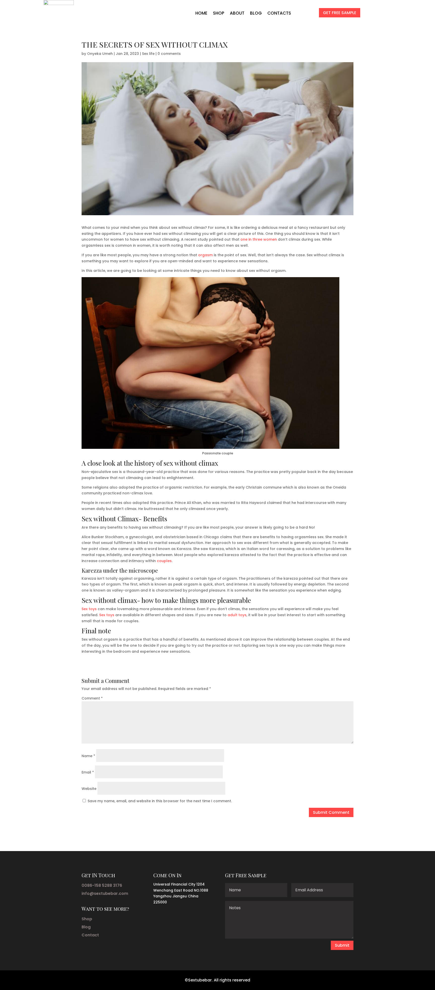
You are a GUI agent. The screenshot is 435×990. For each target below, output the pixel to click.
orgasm (205, 255)
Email (88, 772)
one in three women (258, 239)
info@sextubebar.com (105, 893)
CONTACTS (279, 13)
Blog (86, 927)
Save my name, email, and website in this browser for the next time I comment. (160, 800)
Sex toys (89, 608)
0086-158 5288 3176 (102, 885)
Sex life (148, 53)
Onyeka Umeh (100, 53)
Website (89, 788)
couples (164, 560)
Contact (90, 935)
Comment (92, 698)
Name (88, 755)
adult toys (237, 614)
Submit (342, 945)
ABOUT (237, 13)
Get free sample (339, 13)
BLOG (256, 13)
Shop (87, 919)
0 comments (169, 53)
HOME (201, 13)
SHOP (218, 13)
